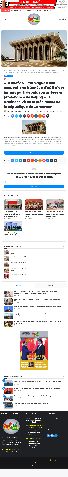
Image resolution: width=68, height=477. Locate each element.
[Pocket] (44, 116)
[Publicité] (34, 4)
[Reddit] (32, 116)
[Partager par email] (47, 116)
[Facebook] (12, 116)
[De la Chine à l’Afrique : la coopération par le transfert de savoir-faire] (13, 226)
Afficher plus (33, 153)
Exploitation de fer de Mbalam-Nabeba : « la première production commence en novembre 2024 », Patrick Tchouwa (35, 292)
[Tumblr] (24, 116)
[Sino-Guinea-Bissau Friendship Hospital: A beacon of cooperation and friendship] (8, 301)
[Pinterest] (28, 116)
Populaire (18, 285)
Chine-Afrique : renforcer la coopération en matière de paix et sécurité (37, 388)
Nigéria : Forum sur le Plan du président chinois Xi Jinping (32, 396)
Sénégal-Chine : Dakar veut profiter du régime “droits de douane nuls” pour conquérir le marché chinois (39, 10)
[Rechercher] (66, 20)
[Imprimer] (55, 160)
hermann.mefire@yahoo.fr (36, 425)
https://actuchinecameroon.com (11, 449)
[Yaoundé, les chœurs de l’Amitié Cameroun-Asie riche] (8, 405)
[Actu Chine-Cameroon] (34, 19)
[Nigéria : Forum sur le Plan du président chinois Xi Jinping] (8, 398)
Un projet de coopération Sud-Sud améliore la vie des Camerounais (36, 314)
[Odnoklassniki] (40, 116)
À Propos (56, 418)
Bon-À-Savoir (13, 70)
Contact (37, 463)
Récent (50, 285)
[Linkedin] (20, 116)
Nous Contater (57, 422)
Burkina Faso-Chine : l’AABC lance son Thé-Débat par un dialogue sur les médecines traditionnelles (55, 214)
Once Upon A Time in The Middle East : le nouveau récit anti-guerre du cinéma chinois (34, 214)
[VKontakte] (36, 116)
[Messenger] (47, 160)
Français (9, 1)
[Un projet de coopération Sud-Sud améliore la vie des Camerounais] (8, 316)
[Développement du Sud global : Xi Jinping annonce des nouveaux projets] (8, 309)
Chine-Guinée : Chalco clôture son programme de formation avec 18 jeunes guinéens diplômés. (12, 214)
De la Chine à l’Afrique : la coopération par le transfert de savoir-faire (12, 234)
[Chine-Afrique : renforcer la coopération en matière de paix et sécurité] (8, 391)
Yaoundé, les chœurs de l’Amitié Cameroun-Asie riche (31, 403)
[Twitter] (16, 116)
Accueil (7, 70)
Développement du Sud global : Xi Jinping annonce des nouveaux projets (37, 306)
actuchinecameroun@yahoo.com (34, 427)
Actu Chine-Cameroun (13, 111)
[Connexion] (63, 20)
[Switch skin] (8, 20)
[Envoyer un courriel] (20, 111)
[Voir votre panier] (60, 20)
